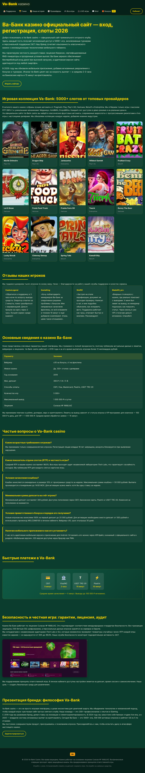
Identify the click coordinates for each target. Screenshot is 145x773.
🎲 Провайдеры (54, 11)
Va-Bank (16, 4)
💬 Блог (95, 11)
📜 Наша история (37, 11)
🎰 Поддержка (9, 11)
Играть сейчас (12, 84)
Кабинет (136, 11)
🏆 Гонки (23, 11)
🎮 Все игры (69, 11)
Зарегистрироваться (14, 734)
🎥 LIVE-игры (83, 11)
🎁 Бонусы (108, 11)
